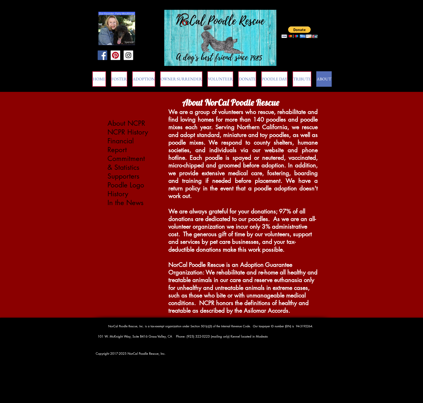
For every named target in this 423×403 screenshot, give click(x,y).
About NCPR (126, 123)
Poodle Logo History (125, 189)
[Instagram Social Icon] (128, 55)
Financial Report (120, 145)
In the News (125, 202)
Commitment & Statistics (126, 163)
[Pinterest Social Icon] (115, 55)
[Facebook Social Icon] (102, 55)
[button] (302, 79)
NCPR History (127, 132)
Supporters (123, 176)
